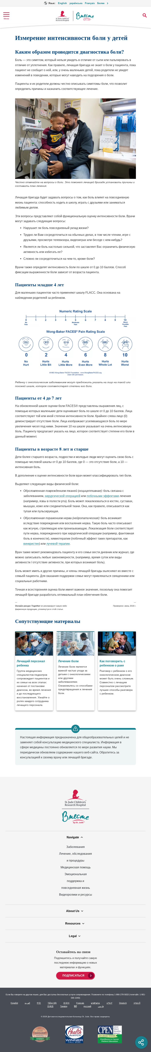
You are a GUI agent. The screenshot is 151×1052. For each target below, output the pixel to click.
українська (75, 3)
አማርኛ (109, 1003)
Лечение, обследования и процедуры (75, 857)
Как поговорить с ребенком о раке (112, 663)
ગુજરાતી (137, 1003)
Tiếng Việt (52, 1003)
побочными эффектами (103, 496)
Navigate (73, 837)
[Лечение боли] (75, 671)
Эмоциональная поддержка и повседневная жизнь (75, 880)
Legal (73, 936)
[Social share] (141, 1042)
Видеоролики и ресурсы (75, 894)
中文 (39, 1003)
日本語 (50, 1006)
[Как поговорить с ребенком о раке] (117, 671)
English (62, 3)
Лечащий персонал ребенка (31, 663)
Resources (72, 923)
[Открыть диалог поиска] (145, 15)
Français (90, 3)
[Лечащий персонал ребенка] (34, 671)
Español (14, 1003)
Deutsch (123, 1003)
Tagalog (63, 1006)
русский (87, 1006)
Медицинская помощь (76, 867)
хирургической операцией (62, 496)
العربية (27, 1003)
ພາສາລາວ (95, 1003)
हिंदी (75, 1006)
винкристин (31, 543)
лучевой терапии (58, 543)
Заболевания (75, 846)
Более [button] (100, 3)
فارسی (101, 1006)
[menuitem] (75, 975)
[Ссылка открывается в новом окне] (40, 1035)
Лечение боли (68, 661)
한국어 (66, 1003)
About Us (72, 911)
